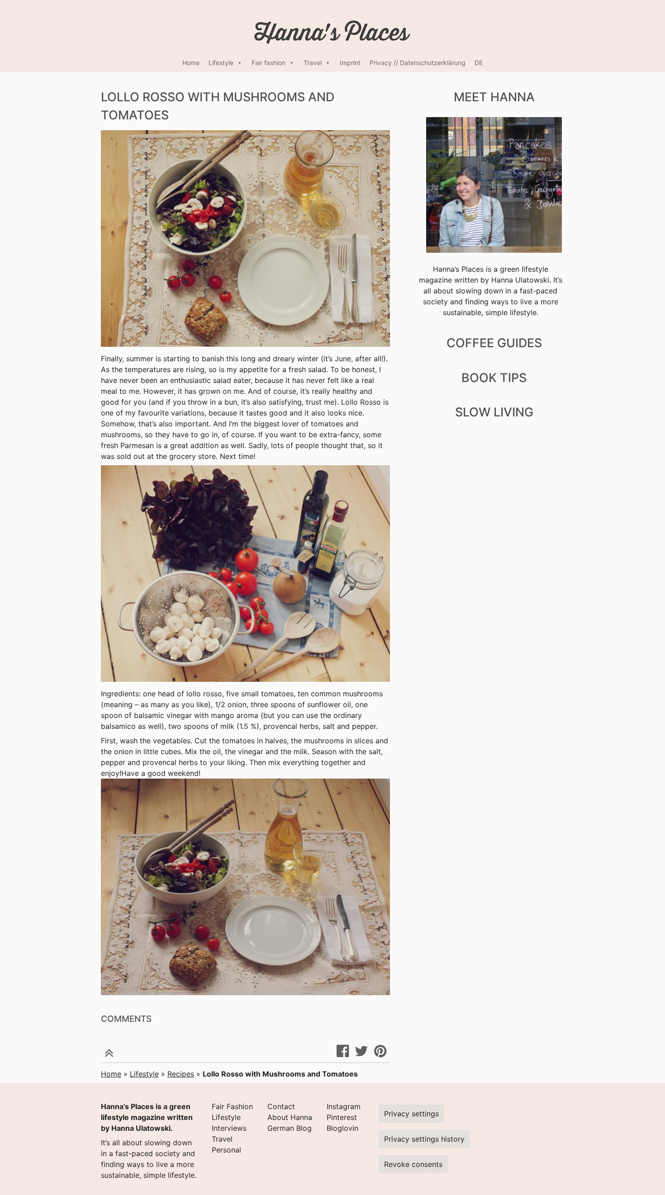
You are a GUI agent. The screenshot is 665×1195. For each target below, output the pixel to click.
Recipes (180, 1073)
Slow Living (494, 412)
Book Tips (494, 377)
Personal (226, 1149)
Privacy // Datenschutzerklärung (418, 62)
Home (191, 62)
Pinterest (342, 1117)
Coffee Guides (494, 342)
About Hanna (289, 1117)
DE (479, 62)
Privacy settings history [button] (424, 1138)
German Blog (289, 1128)
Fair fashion (268, 62)
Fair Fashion (232, 1106)
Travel (313, 62)
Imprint (350, 62)
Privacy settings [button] (411, 1113)
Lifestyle (221, 62)
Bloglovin (342, 1128)
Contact (281, 1106)
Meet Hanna (494, 97)
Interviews (229, 1128)
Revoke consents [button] (413, 1164)
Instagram (344, 1106)
